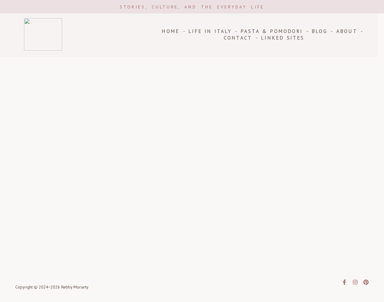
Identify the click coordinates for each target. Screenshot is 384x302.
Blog (319, 31)
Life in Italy (210, 31)
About (346, 31)
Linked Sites (282, 37)
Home (170, 31)
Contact (238, 37)
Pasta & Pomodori (272, 31)
